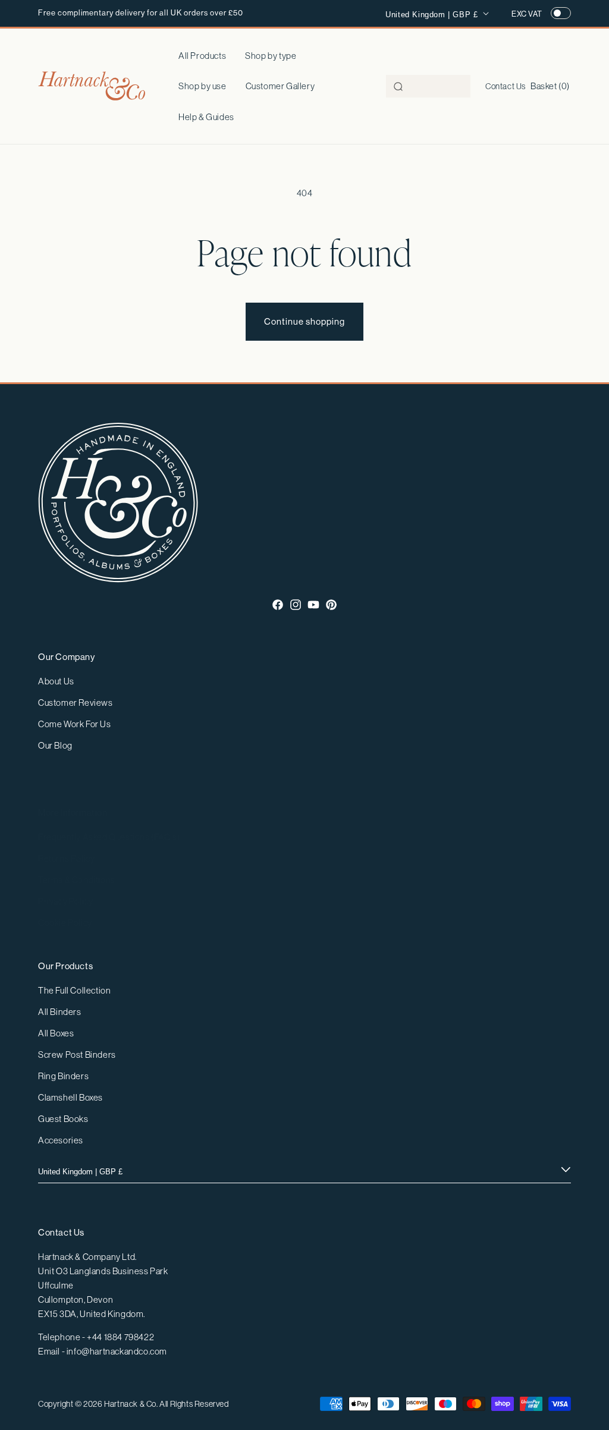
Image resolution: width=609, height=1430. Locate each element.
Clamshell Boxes (70, 1097)
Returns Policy (66, 858)
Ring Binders (63, 1076)
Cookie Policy (65, 922)
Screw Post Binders (77, 1054)
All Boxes (56, 1033)
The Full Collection (74, 990)
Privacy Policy (65, 901)
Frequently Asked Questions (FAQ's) (109, 837)
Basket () (550, 86)
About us (56, 681)
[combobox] (428, 86)
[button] (271, 55)
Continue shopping (304, 321)
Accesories (60, 1140)
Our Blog (55, 745)
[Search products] (398, 87)
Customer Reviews (75, 702)
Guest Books (63, 1119)
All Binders (59, 1012)
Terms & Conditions (76, 880)
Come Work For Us (74, 724)
